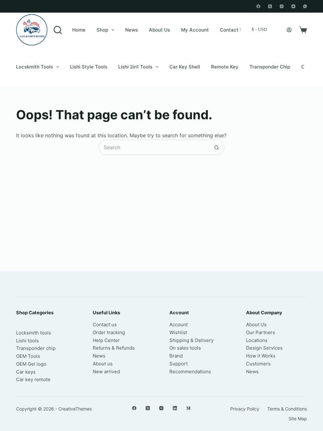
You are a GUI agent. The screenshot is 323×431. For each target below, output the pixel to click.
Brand (176, 356)
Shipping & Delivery (191, 340)
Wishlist (178, 332)
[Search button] (217, 147)
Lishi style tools (88, 67)
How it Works (260, 356)
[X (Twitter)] (270, 6)
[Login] (289, 29)
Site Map (298, 418)
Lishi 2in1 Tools (135, 67)
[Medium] (188, 408)
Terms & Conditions (287, 408)
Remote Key (224, 67)
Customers (258, 364)
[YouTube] (293, 6)
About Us (159, 30)
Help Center (106, 340)
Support (178, 364)
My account (195, 30)
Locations (256, 340)
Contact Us (233, 30)
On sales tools (185, 348)
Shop (102, 30)
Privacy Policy (244, 408)
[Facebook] (258, 6)
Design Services (264, 348)
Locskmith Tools (34, 67)
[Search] (58, 30)
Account (178, 325)
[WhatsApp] (305, 6)
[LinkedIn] (175, 408)
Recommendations (190, 372)
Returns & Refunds (114, 348)
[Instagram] (282, 6)
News (131, 30)
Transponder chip (270, 67)
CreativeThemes (75, 408)
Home (78, 30)
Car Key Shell (184, 67)
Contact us (105, 325)
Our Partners (260, 332)
